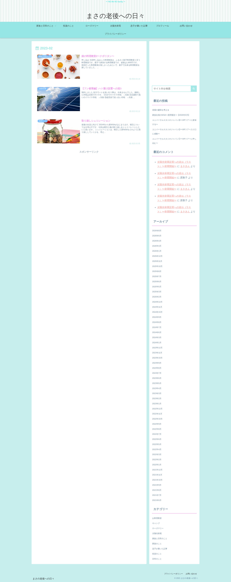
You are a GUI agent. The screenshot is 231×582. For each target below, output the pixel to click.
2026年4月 (156, 241)
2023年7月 (156, 373)
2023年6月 (156, 378)
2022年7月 (156, 434)
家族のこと (157, 544)
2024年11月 (157, 307)
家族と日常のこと (159, 538)
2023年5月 (156, 383)
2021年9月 (156, 485)
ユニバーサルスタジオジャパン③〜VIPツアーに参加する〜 (174, 122)
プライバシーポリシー (173, 574)
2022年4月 (156, 449)
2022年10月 (157, 419)
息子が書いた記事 (159, 549)
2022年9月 (156, 424)
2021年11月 (157, 475)
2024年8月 (156, 322)
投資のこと (157, 554)
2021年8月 (156, 490)
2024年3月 (156, 337)
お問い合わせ (191, 574)
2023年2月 (156, 398)
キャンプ (156, 523)
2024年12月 (157, 302)
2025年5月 (156, 287)
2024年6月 (156, 332)
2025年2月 (156, 297)
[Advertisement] (89, 172)
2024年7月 (156, 327)
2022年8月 (156, 429)
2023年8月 (156, 368)
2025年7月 (156, 276)
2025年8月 (156, 271)
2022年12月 (157, 409)
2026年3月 (156, 246)
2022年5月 (156, 444)
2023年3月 (156, 393)
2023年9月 (156, 363)
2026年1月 (156, 251)
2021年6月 (156, 500)
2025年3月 (156, 292)
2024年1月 (156, 342)
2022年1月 (156, 465)
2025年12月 (157, 256)
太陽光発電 (157, 533)
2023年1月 (156, 404)
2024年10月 (157, 312)
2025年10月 (157, 266)
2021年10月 (157, 480)
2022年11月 (157, 414)
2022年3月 (156, 454)
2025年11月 (157, 261)
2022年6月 (156, 439)
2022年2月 (156, 459)
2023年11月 (157, 353)
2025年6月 (156, 281)
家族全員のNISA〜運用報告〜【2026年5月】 (171, 115)
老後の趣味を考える (160, 110)
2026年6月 (156, 236)
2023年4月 (156, 388)
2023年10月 (157, 358)
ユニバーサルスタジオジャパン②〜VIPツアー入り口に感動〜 (174, 131)
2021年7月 (156, 495)
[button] (194, 89)
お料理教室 (157, 518)
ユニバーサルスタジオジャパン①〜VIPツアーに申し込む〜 (174, 141)
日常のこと (157, 559)
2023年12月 (157, 348)
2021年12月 (157, 470)
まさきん (185, 166)
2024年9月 (156, 317)
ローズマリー (157, 528)
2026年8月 (156, 231)
